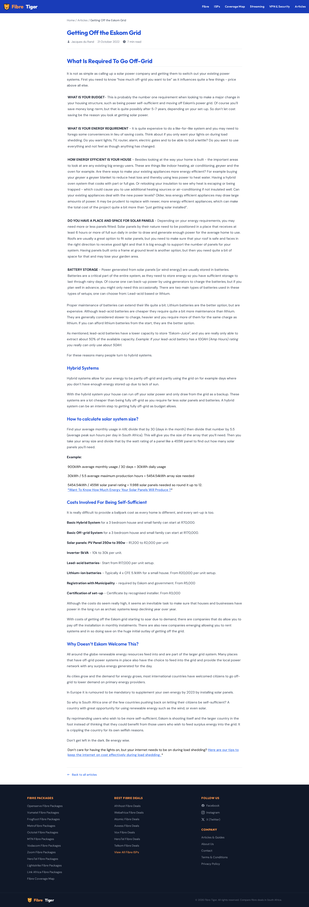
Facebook (212, 805)
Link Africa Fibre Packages (44, 872)
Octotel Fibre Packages (42, 832)
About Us (207, 844)
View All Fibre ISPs (126, 852)
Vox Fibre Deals (124, 832)
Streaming (257, 6)
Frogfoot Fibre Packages (43, 819)
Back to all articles (84, 775)
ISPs (217, 6)
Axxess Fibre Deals (126, 826)
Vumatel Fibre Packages (43, 812)
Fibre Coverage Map (40, 879)
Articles (300, 6)
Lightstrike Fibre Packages (44, 865)
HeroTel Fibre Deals (127, 839)
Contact (206, 850)
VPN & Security (279, 6)
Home (71, 20)
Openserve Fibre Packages (45, 806)
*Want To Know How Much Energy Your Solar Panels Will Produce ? (119, 490)
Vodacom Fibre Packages (44, 845)
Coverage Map (235, 6)
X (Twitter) (213, 819)
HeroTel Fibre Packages (42, 859)
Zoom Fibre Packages (41, 852)
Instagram (213, 812)
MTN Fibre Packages (40, 839)
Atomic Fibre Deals (126, 819)
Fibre (25, 6)
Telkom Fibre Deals (126, 845)
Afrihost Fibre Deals (127, 806)
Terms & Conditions (214, 857)
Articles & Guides (212, 837)
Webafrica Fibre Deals (129, 812)
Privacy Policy (210, 864)
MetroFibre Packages (41, 826)
